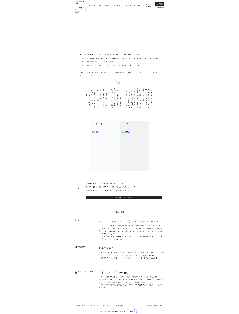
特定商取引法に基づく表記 (155, 306)
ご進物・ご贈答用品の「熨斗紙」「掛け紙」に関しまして (93, 306)
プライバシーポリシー (134, 306)
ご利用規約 (119, 306)
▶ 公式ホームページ (159, 3)
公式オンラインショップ (80, 9)
